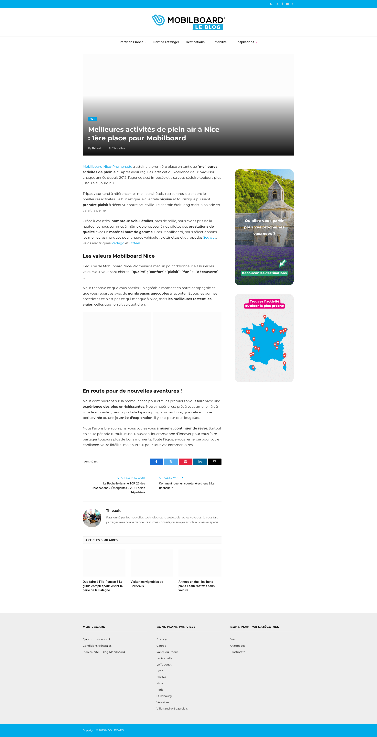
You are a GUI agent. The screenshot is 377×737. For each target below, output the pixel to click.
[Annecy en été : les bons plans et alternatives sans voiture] (199, 562)
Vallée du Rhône (167, 652)
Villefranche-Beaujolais (172, 708)
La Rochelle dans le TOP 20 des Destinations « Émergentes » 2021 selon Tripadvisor (118, 488)
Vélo (233, 639)
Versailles (162, 702)
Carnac (161, 645)
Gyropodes (237, 645)
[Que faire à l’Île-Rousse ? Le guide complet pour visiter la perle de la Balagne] (104, 562)
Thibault (97, 148)
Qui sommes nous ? (96, 639)
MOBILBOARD (114, 730)
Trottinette (237, 652)
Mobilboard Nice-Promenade (107, 166)
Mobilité (221, 42)
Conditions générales (97, 645)
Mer (92, 118)
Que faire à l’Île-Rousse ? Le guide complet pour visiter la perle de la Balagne (103, 586)
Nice (159, 683)
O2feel (134, 243)
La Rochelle (164, 658)
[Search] (271, 4)
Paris (159, 689)
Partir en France (131, 42)
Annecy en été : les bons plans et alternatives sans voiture (196, 586)
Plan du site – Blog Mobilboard (104, 652)
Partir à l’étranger (166, 42)
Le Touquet (164, 664)
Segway (209, 237)
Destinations (195, 42)
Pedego (117, 243)
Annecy (161, 639)
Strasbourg (164, 696)
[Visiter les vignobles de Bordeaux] (152, 562)
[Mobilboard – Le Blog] (188, 22)
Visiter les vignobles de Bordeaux (147, 584)
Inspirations (245, 42)
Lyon (159, 671)
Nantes (161, 677)
